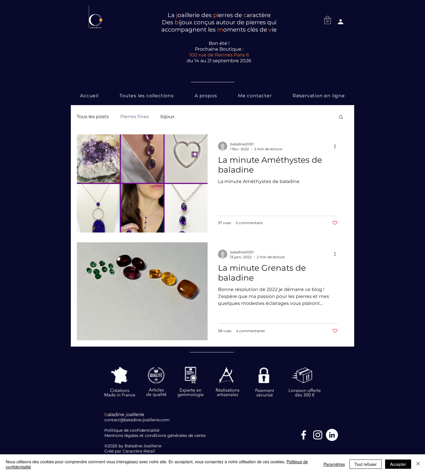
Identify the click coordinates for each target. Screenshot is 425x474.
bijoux (167, 116)
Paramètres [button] (334, 464)
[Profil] (340, 21)
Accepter (398, 464)
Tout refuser (365, 464)
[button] (327, 20)
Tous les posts (93, 116)
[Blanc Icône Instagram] (318, 435)
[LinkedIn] (332, 435)
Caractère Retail (139, 451)
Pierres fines (134, 116)
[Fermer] (418, 464)
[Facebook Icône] (304, 435)
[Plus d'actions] (336, 146)
